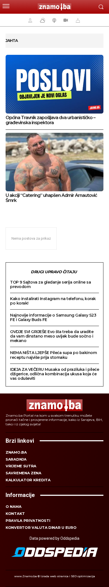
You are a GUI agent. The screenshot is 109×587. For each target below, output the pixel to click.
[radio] (53, 20)
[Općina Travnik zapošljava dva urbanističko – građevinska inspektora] (54, 84)
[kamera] (65, 20)
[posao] (29, 20)
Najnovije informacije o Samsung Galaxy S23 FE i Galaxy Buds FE (53, 317)
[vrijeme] (42, 20)
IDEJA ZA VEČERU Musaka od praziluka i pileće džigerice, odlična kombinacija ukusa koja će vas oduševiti (54, 374)
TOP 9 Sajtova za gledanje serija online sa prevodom (50, 284)
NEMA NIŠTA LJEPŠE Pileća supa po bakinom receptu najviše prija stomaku (53, 355)
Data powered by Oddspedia (54, 538)
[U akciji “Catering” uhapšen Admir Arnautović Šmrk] (54, 162)
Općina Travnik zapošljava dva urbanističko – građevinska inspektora (50, 120)
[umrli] (77, 20)
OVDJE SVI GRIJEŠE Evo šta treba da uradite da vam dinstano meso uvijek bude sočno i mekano (51, 336)
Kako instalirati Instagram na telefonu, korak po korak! (53, 301)
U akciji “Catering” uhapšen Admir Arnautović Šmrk (51, 198)
